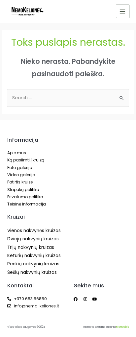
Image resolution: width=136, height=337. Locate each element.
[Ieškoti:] (68, 98)
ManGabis (122, 327)
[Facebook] (76, 299)
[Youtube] (95, 299)
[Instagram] (85, 299)
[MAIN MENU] (122, 11)
